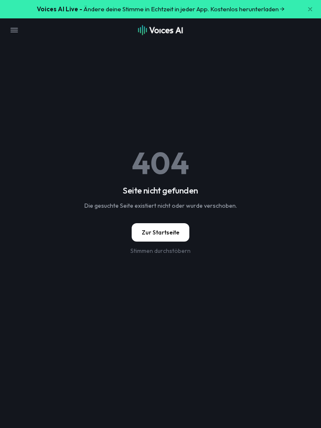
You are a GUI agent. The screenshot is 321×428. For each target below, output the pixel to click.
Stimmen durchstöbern (160, 251)
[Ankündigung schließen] (310, 9)
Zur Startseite (160, 232)
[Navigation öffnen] (14, 30)
